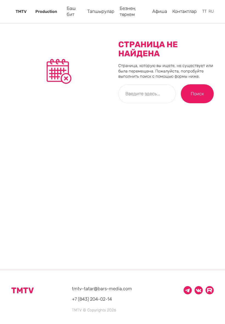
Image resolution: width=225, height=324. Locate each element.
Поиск (197, 93)
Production (46, 12)
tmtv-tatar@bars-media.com (102, 288)
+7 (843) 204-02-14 (92, 299)
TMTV (21, 12)
